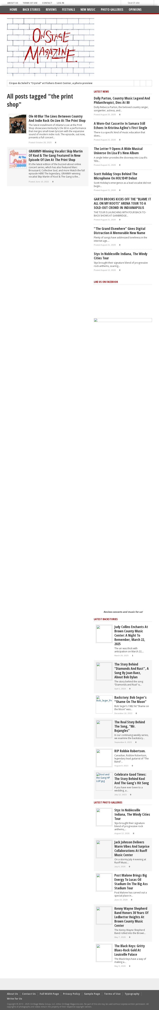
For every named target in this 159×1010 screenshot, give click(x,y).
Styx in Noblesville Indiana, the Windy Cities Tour (120, 256)
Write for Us (14, 998)
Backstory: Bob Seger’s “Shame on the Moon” (130, 699)
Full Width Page (49, 993)
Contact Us (29, 993)
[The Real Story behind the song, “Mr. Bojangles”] (104, 728)
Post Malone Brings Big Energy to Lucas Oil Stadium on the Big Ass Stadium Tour (131, 881)
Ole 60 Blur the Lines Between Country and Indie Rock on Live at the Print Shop (57, 118)
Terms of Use (30, 3)
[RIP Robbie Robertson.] (104, 757)
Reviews (51, 9)
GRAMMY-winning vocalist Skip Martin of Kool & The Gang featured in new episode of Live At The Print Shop (56, 155)
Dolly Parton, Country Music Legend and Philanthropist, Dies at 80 (122, 100)
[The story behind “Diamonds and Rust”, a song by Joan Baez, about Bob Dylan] (104, 671)
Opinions (135, 9)
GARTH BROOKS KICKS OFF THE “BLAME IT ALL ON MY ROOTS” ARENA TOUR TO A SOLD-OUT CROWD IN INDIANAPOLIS (122, 203)
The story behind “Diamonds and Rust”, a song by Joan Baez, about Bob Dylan (131, 670)
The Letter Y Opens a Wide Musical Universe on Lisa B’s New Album (118, 150)
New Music (87, 9)
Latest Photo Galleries (108, 802)
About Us (12, 3)
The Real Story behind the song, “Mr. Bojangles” (129, 726)
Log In (60, 3)
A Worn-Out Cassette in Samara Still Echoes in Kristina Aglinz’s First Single (120, 125)
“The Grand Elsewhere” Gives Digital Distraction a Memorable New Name (119, 230)
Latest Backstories (106, 619)
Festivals (68, 9)
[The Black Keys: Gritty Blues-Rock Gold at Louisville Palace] (104, 952)
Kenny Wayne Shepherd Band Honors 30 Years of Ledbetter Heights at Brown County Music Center (131, 917)
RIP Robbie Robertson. (129, 751)
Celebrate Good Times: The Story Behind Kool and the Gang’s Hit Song (131, 778)
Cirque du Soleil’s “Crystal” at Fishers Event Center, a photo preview (50, 83)
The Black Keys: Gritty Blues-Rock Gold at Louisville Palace (129, 950)
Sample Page (92, 993)
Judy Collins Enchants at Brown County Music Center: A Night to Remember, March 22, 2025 (131, 635)
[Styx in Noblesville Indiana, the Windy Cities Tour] (104, 817)
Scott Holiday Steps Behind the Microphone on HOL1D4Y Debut (115, 176)
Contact (47, 3)
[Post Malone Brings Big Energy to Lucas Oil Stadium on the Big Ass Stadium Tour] (104, 882)
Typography (132, 993)
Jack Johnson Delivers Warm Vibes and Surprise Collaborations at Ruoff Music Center (131, 848)
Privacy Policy (71, 993)
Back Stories (31, 9)
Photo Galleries (112, 9)
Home (13, 9)
